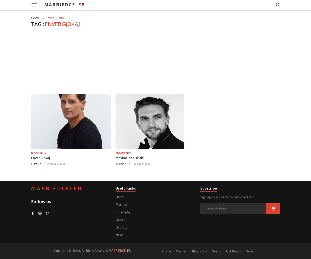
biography (38, 153)
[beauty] (71, 121)
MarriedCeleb (56, 188)
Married (64, 4)
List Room (123, 227)
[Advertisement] (155, 60)
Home (120, 197)
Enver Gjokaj (40, 158)
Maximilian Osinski (130, 158)
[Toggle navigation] (35, 5)
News (119, 235)
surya (37, 163)
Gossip (120, 220)
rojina (122, 163)
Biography (123, 212)
